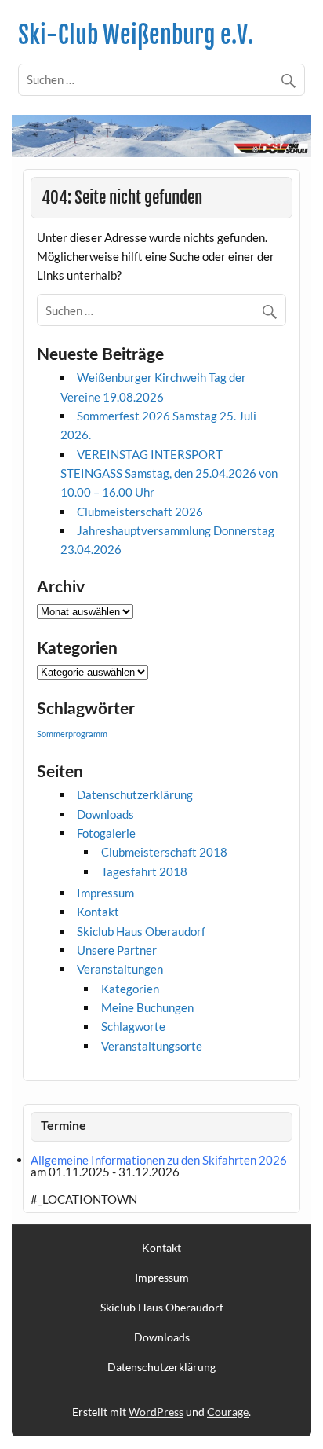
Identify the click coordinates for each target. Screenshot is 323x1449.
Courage (228, 1411)
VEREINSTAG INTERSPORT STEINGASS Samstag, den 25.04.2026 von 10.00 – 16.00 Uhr (169, 473)
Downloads (105, 814)
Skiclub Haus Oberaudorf (141, 931)
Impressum (105, 893)
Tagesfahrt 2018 (144, 871)
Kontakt (98, 911)
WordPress (156, 1411)
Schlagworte (133, 1026)
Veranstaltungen (120, 969)
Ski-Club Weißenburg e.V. (135, 35)
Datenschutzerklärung (135, 794)
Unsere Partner (117, 950)
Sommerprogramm (72, 733)
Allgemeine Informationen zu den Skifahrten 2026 (159, 1160)
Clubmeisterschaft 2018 (164, 852)
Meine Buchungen (147, 1007)
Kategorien (130, 988)
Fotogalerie (106, 833)
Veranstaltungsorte (151, 1046)
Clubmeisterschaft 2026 (140, 511)
